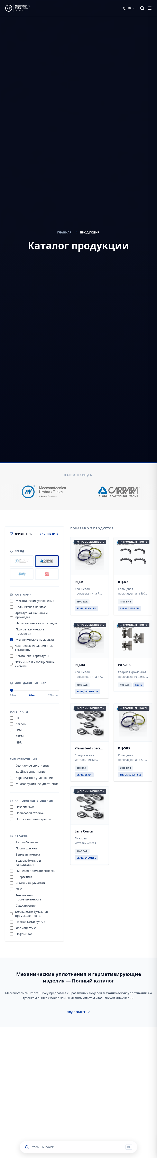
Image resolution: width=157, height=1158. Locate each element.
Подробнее (76, 1012)
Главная (64, 232)
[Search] (142, 8)
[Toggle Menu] (149, 8)
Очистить (51, 534)
